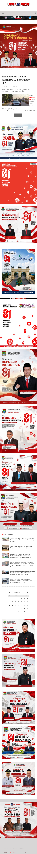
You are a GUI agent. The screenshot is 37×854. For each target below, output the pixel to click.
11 (9, 605)
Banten (10, 115)
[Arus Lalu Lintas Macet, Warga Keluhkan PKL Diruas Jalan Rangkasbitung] (15, 99)
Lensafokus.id (11, 852)
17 (27, 605)
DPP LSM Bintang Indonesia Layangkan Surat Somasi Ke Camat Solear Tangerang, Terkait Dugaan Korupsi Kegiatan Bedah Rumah (22, 564)
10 (27, 602)
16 (24, 605)
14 (18, 605)
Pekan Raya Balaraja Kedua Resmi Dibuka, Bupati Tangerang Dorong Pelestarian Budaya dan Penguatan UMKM (22, 572)
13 (15, 605)
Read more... (18, 115)
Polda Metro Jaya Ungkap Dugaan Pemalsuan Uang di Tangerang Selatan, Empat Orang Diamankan (21, 580)
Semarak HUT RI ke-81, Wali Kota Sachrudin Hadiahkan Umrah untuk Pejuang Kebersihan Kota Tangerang (20, 555)
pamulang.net (29, 852)
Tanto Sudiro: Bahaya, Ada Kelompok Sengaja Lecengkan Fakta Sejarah (21, 546)
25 (9, 611)
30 (24, 611)
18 (9, 608)
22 (21, 608)
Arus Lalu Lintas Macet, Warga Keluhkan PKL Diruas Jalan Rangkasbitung (16, 90)
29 (21, 611)
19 (12, 608)
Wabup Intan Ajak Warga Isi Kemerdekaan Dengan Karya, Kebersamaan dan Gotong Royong (22, 539)
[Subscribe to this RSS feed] (33, 88)
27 (15, 611)
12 (12, 605)
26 (12, 611)
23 (24, 608)
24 (27, 608)
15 (21, 605)
